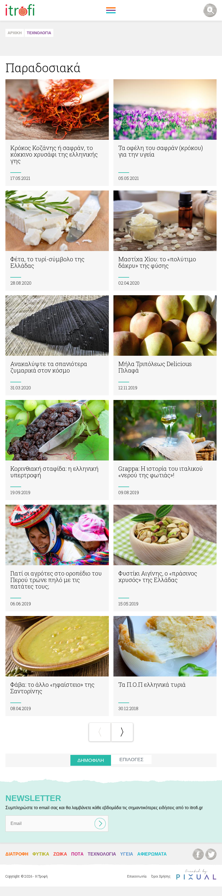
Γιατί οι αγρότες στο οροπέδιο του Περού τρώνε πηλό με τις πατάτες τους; (57, 558)
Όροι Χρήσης (161, 876)
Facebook (198, 854)
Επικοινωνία (136, 876)
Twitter (211, 854)
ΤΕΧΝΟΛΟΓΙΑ (39, 33)
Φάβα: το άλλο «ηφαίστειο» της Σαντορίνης (57, 666)
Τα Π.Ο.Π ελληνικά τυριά (165, 666)
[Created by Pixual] (196, 874)
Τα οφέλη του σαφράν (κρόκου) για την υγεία (165, 132)
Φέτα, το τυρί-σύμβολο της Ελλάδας (57, 240)
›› (122, 732)
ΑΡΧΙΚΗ (15, 33)
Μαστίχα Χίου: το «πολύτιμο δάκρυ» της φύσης (165, 240)
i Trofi (20, 10)
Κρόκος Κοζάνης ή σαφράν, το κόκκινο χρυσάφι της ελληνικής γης (57, 132)
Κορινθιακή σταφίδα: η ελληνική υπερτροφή (57, 450)
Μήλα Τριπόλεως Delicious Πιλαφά (165, 345)
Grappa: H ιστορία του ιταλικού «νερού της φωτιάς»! (165, 450)
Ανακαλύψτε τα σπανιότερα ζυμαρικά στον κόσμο (57, 345)
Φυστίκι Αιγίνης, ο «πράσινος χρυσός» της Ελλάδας (165, 558)
